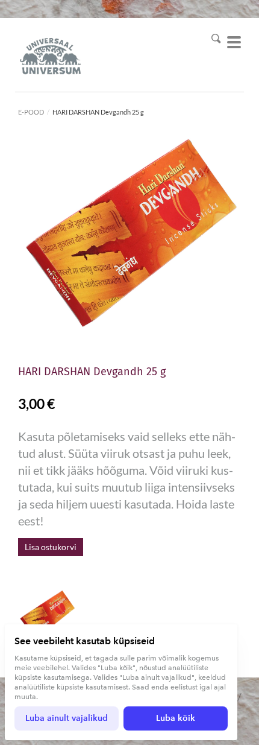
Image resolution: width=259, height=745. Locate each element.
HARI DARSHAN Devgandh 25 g (98, 112)
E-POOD (31, 112)
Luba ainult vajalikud (66, 718)
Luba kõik (175, 718)
